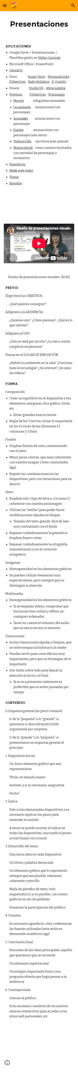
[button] (5, 5)
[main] (39, 24)
